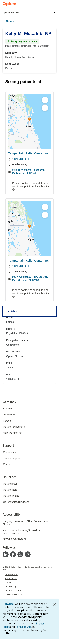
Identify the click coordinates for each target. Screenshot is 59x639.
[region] (29, 121)
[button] (29, 119)
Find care (10, 21)
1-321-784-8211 (20, 159)
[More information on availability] (14, 189)
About (15, 311)
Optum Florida (11, 12)
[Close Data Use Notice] (54, 604)
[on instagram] (28, 554)
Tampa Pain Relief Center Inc (28, 153)
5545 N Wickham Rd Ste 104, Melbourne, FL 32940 (28, 171)
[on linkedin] (6, 554)
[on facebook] (13, 554)
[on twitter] (20, 554)
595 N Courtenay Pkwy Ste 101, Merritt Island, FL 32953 (30, 278)
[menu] (53, 4)
